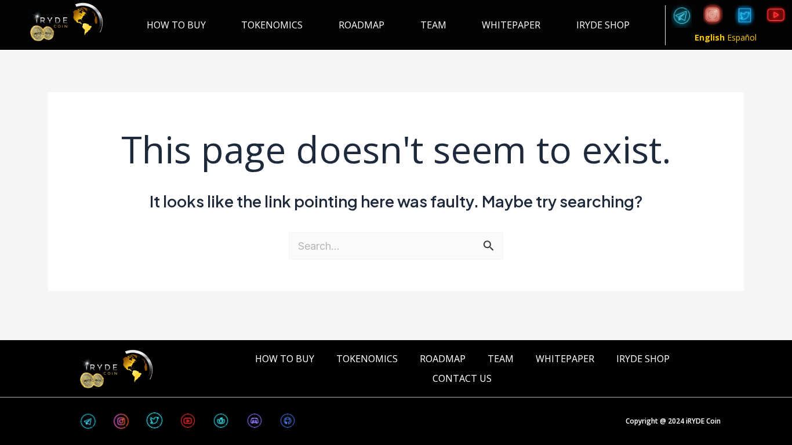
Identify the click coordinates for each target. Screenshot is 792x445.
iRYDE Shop (603, 25)
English (710, 37)
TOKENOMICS (272, 25)
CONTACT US (462, 378)
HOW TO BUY (176, 25)
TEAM (433, 25)
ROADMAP (361, 25)
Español (742, 37)
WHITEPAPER (511, 25)
